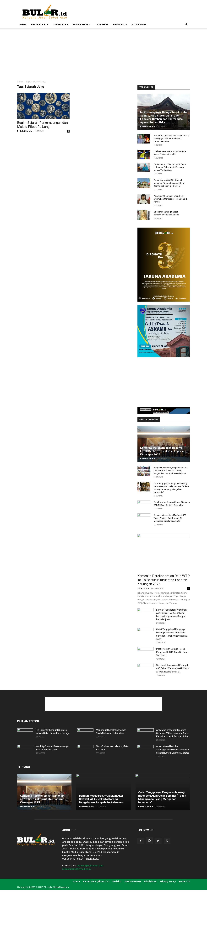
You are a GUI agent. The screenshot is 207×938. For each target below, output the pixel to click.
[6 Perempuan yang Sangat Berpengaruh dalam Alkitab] (143, 215)
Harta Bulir (80, 24)
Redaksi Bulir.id (24, 131)
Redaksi (116, 881)
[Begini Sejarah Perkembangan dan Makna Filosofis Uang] (43, 106)
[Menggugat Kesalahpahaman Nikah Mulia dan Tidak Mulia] (85, 734)
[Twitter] (167, 841)
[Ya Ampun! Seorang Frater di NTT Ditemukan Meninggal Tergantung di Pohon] (143, 199)
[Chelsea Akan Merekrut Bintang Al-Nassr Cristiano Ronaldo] (143, 154)
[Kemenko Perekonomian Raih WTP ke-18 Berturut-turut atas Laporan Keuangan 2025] (163, 444)
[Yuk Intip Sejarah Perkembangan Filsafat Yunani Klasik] (25, 750)
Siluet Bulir (138, 24)
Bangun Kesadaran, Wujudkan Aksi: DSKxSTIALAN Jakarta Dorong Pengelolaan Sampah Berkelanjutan (170, 470)
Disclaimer (150, 881)
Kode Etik (184, 881)
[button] (186, 24)
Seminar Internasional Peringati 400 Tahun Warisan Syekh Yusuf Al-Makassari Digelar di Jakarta (170, 518)
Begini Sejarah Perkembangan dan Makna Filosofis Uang (42, 125)
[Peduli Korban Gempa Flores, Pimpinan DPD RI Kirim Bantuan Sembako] (143, 505)
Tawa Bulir (120, 24)
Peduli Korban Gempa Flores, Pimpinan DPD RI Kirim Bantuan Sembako (172, 652)
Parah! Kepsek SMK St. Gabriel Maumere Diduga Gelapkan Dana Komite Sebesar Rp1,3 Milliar (169, 183)
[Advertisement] (131, 12)
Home (22, 24)
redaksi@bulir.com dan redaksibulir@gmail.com (82, 867)
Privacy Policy (168, 881)
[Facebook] (140, 841)
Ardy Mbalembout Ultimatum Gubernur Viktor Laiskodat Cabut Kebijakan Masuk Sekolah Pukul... (173, 733)
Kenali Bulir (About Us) (96, 881)
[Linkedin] (158, 841)
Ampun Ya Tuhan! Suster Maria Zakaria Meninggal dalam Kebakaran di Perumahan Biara (171, 138)
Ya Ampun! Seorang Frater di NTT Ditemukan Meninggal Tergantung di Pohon (170, 199)
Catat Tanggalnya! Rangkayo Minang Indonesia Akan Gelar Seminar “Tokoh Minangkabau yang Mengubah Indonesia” (162, 797)
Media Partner (133, 881)
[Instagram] (149, 840)
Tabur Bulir (38, 24)
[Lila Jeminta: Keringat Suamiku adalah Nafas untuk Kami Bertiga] (25, 734)
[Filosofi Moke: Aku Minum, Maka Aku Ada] (85, 750)
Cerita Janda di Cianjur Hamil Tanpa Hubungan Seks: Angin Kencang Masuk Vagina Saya (170, 167)
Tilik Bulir (101, 24)
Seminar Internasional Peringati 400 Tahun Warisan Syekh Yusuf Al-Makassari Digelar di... (172, 668)
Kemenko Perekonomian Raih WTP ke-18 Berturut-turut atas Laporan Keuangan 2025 (162, 451)
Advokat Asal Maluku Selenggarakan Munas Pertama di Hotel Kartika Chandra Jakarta (172, 749)
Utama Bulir (61, 24)
